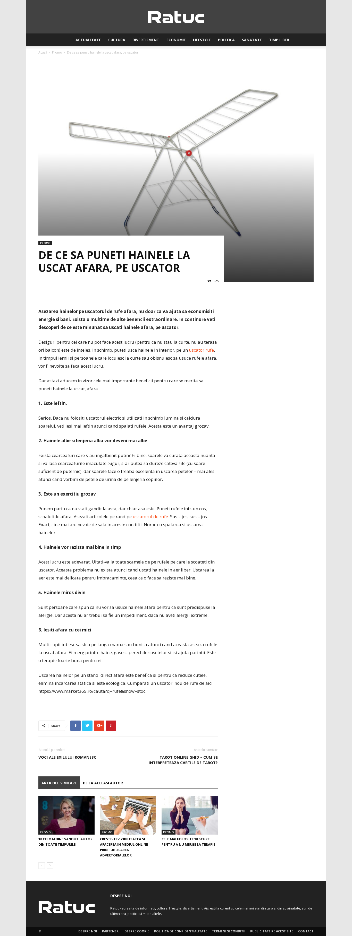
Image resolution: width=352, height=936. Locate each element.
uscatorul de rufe (150, 516)
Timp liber (279, 39)
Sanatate (252, 39)
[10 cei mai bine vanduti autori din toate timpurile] (66, 815)
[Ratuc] (176, 17)
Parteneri (111, 931)
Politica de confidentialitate (180, 931)
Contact (306, 931)
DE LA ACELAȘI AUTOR (103, 783)
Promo (57, 52)
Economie (176, 39)
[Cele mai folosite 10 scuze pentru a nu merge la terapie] (190, 815)
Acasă (42, 52)
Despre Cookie (136, 931)
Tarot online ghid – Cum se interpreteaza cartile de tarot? (183, 760)
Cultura (116, 39)
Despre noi (87, 931)
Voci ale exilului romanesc (67, 757)
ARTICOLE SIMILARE (59, 783)
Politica (226, 39)
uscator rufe (201, 350)
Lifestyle (202, 39)
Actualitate (88, 39)
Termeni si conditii (228, 931)
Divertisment (145, 39)
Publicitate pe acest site (271, 931)
